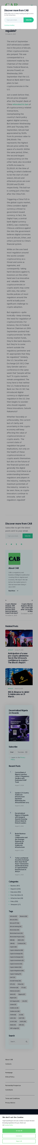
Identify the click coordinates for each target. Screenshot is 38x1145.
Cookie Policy (9, 1125)
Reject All (19, 1141)
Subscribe (28, 20)
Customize (19, 1136)
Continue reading (9, 25)
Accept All (19, 1131)
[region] (19, 1130)
